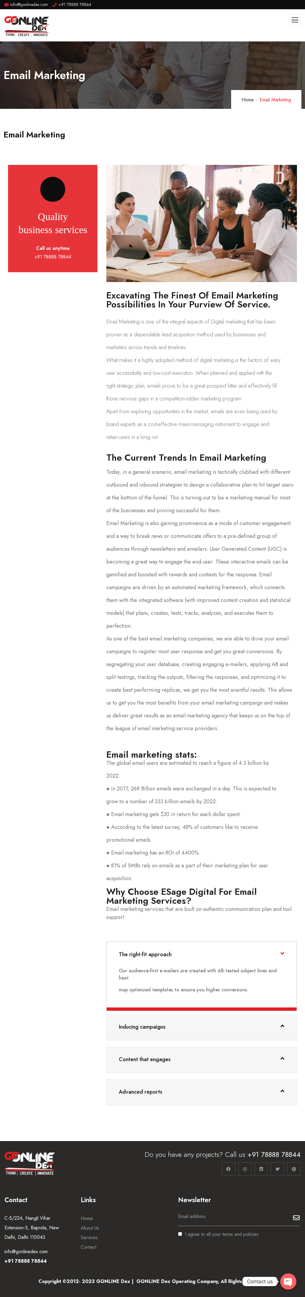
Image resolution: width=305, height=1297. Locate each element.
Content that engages (145, 1059)
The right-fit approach (145, 954)
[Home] (29, 1163)
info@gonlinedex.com (26, 1251)
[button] (294, 227)
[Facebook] (228, 1169)
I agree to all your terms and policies (222, 1234)
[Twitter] (277, 1169)
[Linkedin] (261, 1169)
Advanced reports (140, 1092)
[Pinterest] (294, 1169)
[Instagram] (245, 1169)
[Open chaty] (288, 1281)
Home (248, 99)
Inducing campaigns (142, 1027)
